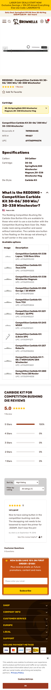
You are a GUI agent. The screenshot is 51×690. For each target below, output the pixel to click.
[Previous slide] (5, 49)
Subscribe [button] (25, 590)
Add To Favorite (14, 92)
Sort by (10, 482)
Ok (25, 686)
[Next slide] (46, 49)
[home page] (25, 22)
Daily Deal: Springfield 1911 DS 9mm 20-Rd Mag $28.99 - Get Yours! (25, 13)
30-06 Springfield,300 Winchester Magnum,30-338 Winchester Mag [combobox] (21, 109)
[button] (4, 21)
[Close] (48, 658)
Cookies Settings (25, 679)
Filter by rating (10, 489)
